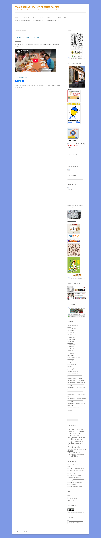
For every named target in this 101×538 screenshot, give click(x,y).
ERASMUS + (17, 17)
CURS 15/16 (70, 346)
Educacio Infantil (79, 441)
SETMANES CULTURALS (73, 407)
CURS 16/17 (70, 348)
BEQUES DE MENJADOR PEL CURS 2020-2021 (49, 24)
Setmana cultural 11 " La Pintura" (75, 380)
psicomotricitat (77, 454)
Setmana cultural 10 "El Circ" (74, 378)
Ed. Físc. (77, 439)
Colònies (53, 85)
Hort (78, 449)
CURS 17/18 (70, 350)
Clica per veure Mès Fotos (21, 77)
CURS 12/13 (70, 341)
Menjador (70, 366)
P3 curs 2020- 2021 (66, 24)
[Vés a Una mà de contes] (74, 233)
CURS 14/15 (70, 344)
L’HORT (42, 17)
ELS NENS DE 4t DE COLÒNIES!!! (27, 37)
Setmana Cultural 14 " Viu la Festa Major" (77, 387)
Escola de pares (26, 17)
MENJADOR (49, 17)
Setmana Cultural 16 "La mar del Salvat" (76, 394)
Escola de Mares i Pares (73, 357)
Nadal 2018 (75, 451)
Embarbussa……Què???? (79, 468)
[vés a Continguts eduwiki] (74, 272)
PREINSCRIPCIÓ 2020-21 (38, 20)
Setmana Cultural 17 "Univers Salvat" (76, 398)
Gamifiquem (70, 359)
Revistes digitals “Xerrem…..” (61, 17)
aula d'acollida (71, 328)
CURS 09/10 (70, 336)
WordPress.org (71, 500)
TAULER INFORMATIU (40, 85)
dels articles (71, 497)
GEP (68, 362)
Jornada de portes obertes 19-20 (22, 20)
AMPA (25, 14)
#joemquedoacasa (72, 325)
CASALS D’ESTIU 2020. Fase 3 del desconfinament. (26, 24)
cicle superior (70, 334)
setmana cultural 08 (72, 373)
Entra (69, 495)
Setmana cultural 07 (72, 371)
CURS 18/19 (33, 85)
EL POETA (78, 14)
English (71, 443)
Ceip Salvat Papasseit (76, 205)
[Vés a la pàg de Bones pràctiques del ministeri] (73, 138)
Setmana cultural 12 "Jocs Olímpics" (75, 382)
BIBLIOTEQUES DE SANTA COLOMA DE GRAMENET (40, 14)
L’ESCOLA (35, 17)
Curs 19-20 (70, 353)
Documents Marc (69, 14)
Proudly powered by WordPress (21, 531)
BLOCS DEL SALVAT (58, 14)
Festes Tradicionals (74, 446)
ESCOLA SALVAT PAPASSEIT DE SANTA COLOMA (37, 7)
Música (70, 451)
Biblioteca (71, 431)
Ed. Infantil (70, 355)
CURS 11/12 (70, 339)
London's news (71, 364)
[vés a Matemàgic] (74, 256)
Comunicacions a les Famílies (76, 438)
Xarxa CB (70, 410)
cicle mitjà (28, 85)
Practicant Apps (71, 368)
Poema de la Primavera (79, 473)
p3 (78, 451)
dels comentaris (72, 498)
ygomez (20, 87)
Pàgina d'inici (18, 14)
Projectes (70, 369)
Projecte (71, 454)
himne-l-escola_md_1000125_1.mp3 (75, 179)
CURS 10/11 (70, 337)
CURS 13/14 (70, 343)
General (69, 360)
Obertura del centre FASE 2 (53, 20)
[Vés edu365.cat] (74, 238)
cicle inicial (70, 330)
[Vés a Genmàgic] (74, 243)
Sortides (74, 455)
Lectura (83, 449)
